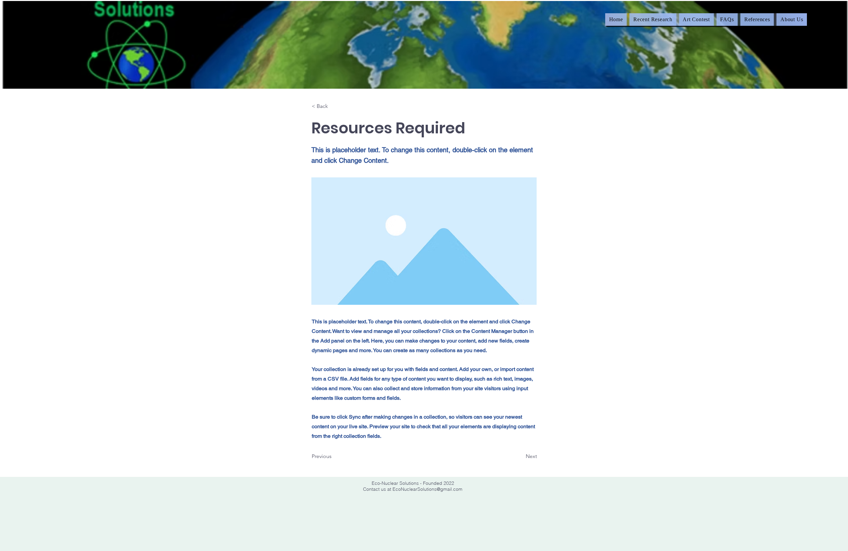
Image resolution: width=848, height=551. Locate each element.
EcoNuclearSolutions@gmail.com (427, 489)
